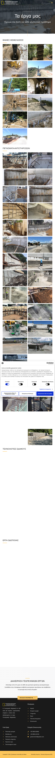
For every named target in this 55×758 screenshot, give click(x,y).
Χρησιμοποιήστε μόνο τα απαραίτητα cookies (10, 394)
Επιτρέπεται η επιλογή (27, 393)
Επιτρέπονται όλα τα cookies (45, 393)
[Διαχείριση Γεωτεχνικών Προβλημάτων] (9, 3)
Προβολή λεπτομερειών (45, 389)
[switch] (21, 384)
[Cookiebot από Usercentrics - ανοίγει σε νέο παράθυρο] (47, 363)
